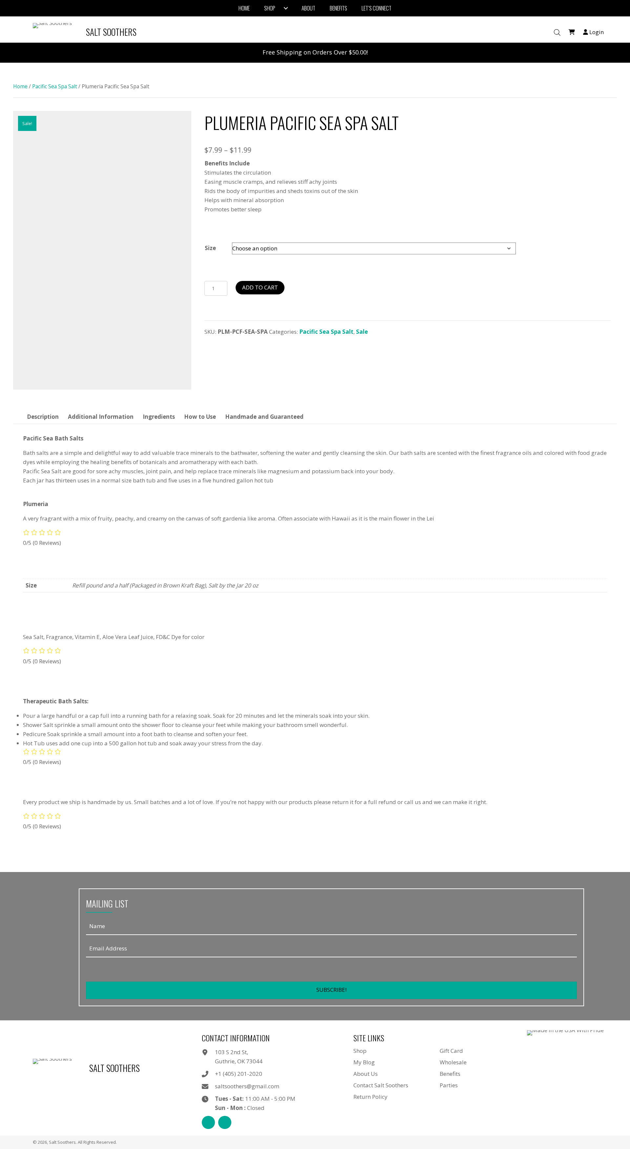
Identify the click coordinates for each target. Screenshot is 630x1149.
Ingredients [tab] (159, 416)
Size (210, 248)
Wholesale (453, 1062)
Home (20, 86)
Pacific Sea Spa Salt (54, 86)
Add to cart (260, 287)
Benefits (450, 1073)
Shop (360, 1050)
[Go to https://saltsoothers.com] (86, 32)
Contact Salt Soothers (380, 1085)
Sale (362, 331)
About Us (365, 1073)
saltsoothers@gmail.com (247, 1086)
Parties (449, 1085)
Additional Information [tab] (101, 416)
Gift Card (451, 1050)
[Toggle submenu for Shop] (286, 8)
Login (596, 32)
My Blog (364, 1062)
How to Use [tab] (200, 416)
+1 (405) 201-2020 (238, 1073)
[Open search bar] (557, 32)
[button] (331, 990)
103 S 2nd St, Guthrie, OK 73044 (238, 1056)
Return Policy (370, 1096)
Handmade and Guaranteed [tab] (264, 416)
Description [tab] (43, 416)
